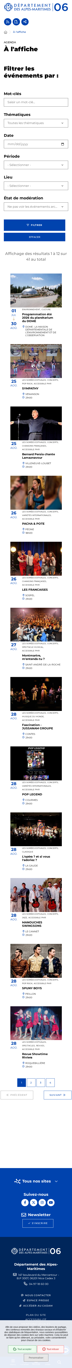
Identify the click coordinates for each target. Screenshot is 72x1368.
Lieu (8, 177)
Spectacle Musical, (33, 647)
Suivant (56, 1095)
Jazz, (24, 917)
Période (12, 156)
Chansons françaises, (34, 446)
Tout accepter (24, 1349)
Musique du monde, (33, 716)
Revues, (40, 1045)
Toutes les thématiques (25, 123)
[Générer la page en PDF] (16, 22)
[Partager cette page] (25, 22)
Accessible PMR (42, 383)
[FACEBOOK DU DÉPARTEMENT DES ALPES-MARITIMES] (25, 1202)
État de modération (23, 198)
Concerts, (52, 380)
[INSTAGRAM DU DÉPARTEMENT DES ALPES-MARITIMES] (42, 1202)
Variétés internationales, (36, 515)
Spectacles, (28, 1045)
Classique (27, 852)
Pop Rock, (27, 383)
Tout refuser (53, 1349)
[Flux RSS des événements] (8, 22)
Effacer (34, 237)
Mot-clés (12, 93)
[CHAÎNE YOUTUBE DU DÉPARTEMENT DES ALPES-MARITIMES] (51, 1202)
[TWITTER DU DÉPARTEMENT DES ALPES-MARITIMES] (33, 1202)
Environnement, (31, 309)
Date (9, 135)
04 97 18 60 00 (38, 1284)
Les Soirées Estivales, (34, 380)
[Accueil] (5, 32)
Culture (46, 309)
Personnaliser (36, 1357)
